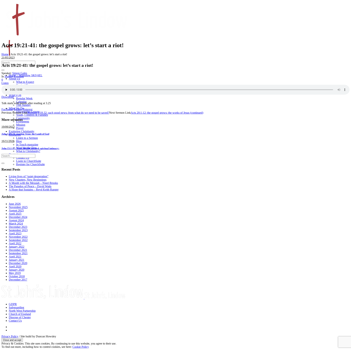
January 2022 (16, 246)
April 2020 (15, 266)
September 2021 (18, 253)
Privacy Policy (9, 336)
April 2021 (15, 256)
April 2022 (15, 243)
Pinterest (27, 109)
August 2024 (16, 220)
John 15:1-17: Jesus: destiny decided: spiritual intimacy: (30, 148)
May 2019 (15, 273)
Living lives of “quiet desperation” (28, 176)
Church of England (20, 314)
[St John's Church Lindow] (63, 297)
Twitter (18, 109)
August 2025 (16, 210)
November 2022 (18, 236)
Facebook (7, 109)
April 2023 (15, 233)
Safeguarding (16, 307)
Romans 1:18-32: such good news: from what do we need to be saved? (68, 112)
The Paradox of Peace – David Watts (30, 186)
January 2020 (16, 269)
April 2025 (15, 213)
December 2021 (18, 250)
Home (5, 54)
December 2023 (18, 226)
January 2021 (16, 259)
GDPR (13, 304)
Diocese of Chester (20, 317)
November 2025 (18, 207)
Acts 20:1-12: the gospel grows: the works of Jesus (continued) (167, 112)
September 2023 (18, 230)
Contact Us (15, 320)
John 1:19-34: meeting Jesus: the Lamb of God (25, 134)
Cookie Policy (80, 346)
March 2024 (16, 223)
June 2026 (15, 203)
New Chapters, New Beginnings (27, 179)
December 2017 (18, 279)
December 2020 (18, 263)
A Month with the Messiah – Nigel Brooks (33, 183)
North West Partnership (22, 310)
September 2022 (18, 240)
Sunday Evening (14, 76)
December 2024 (18, 217)
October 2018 (17, 276)
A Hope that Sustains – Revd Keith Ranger (33, 189)
